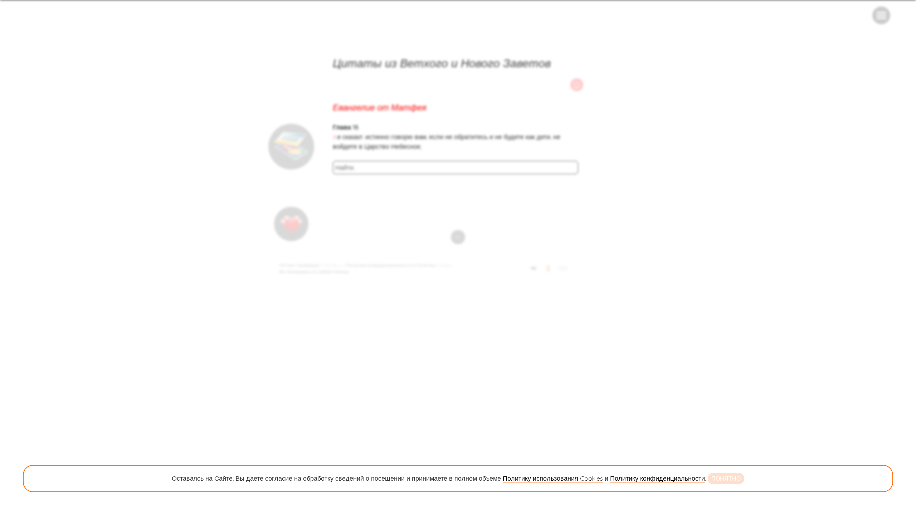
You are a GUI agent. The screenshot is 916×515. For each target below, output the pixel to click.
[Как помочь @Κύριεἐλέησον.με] (291, 147)
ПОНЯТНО (726, 478)
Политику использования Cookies (553, 478)
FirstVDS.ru (331, 265)
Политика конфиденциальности (378, 265)
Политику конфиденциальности (657, 478)
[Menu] (881, 15)
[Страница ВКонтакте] (533, 269)
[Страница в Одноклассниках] (548, 269)
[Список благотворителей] (291, 224)
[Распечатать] (576, 84)
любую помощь (333, 271)
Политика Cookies (434, 265)
